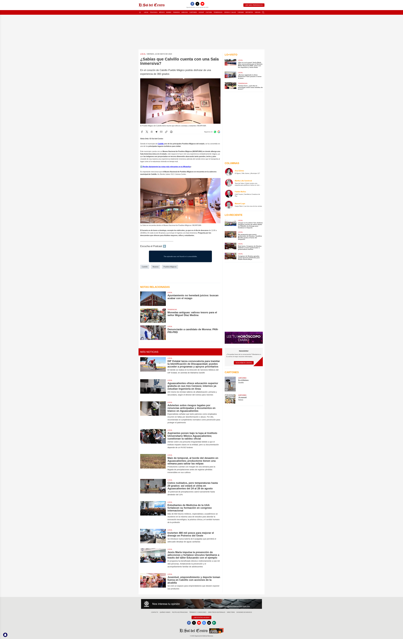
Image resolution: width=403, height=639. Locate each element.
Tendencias (218, 12)
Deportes (249, 12)
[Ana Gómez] (229, 172)
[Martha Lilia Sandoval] (229, 183)
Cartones (193, 12)
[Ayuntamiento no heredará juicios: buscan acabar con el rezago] (153, 298)
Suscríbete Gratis (244, 363)
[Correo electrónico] (161, 131)
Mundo (168, 12)
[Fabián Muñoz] (229, 194)
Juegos (257, 12)
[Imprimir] (171, 131)
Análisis (184, 12)
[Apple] (209, 623)
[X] (197, 4)
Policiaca (153, 12)
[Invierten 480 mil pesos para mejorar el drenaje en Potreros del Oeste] (153, 537)
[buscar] (263, 12)
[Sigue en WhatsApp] (215, 132)
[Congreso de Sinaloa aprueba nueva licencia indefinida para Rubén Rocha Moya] (230, 256)
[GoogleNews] (204, 623)
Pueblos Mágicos (170, 267)
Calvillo (161, 144)
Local (146, 12)
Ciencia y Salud (230, 12)
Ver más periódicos (254, 5)
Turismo (240, 12)
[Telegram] (156, 131)
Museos (155, 267)
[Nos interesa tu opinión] (201, 604)
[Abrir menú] (140, 12)
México (162, 12)
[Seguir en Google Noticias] (218, 132)
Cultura (209, 12)
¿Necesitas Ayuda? (201, 617)
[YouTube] (202, 4)
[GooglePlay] (214, 623)
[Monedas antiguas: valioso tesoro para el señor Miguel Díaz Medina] (153, 315)
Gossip (201, 12)
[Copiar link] (166, 131)
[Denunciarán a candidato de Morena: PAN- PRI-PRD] (153, 332)
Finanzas (176, 12)
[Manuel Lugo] (229, 204)
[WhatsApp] (151, 131)
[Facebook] (192, 4)
